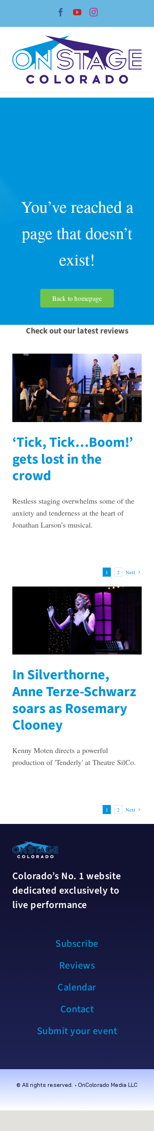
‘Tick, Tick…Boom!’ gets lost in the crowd (72, 459)
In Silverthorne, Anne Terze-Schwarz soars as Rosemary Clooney (74, 700)
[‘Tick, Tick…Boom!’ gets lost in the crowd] (77, 388)
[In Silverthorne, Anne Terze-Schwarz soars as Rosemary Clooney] (77, 621)
